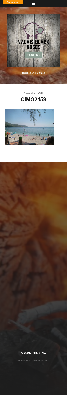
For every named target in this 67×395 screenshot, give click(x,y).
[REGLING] (33, 40)
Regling (39, 352)
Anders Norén (40, 360)
